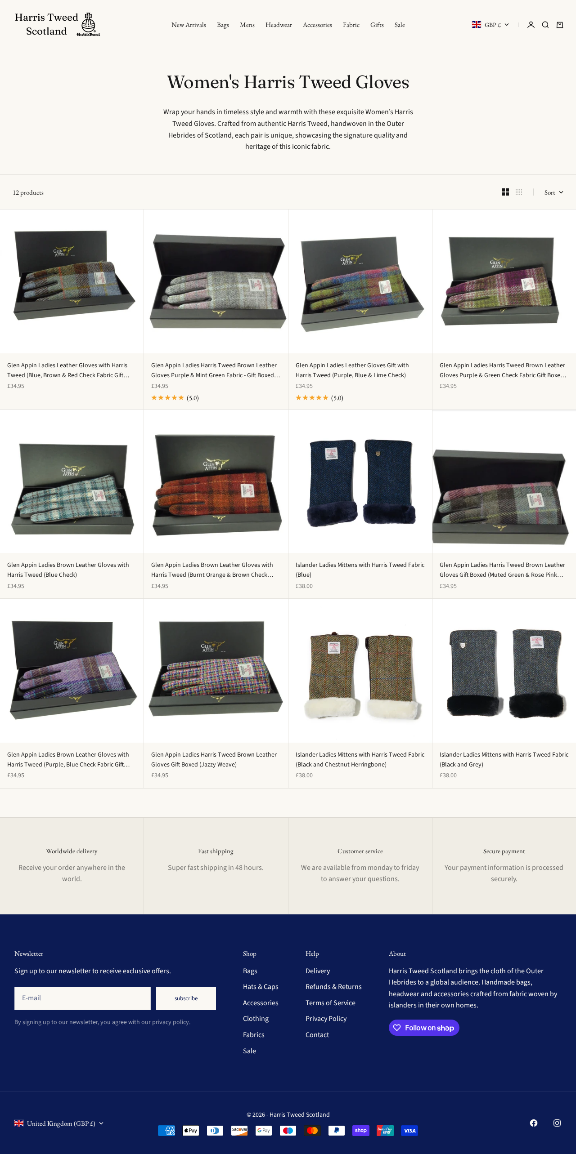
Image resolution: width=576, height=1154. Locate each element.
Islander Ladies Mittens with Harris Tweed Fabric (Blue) (360, 570)
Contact (317, 1035)
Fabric (351, 24)
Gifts (377, 24)
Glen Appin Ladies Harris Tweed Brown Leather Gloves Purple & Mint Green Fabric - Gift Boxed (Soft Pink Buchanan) (214, 371)
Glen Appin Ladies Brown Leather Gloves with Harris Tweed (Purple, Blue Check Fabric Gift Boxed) (68, 760)
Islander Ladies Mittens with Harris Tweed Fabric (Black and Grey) (504, 759)
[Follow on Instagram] (557, 1122)
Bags (223, 24)
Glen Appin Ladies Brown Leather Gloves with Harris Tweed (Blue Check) (68, 570)
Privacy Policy (326, 1019)
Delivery (318, 971)
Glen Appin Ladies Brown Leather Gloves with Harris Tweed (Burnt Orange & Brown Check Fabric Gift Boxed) (212, 570)
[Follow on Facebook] (533, 1122)
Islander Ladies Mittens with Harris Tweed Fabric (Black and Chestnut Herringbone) (360, 759)
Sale (400, 24)
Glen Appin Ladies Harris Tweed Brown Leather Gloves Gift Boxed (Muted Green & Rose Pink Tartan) (502, 570)
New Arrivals (188, 24)
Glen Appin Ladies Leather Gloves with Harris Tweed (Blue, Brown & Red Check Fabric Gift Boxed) (67, 371)
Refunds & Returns (334, 987)
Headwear (279, 24)
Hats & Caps (261, 987)
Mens (247, 24)
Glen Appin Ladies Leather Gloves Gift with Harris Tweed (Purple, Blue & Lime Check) (352, 370)
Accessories (317, 24)
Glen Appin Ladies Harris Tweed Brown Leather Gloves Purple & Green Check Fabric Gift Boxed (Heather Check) (502, 371)
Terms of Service (331, 1003)
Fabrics (254, 1035)
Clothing (256, 1019)
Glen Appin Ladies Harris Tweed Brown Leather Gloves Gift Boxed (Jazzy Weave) (214, 759)
